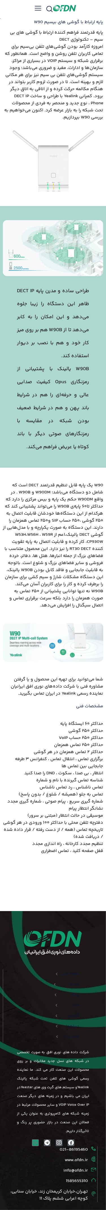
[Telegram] (47, 1142)
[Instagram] (59, 1142)
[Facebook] (71, 1142)
